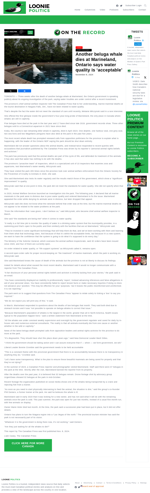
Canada (79, 47)
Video (102, 10)
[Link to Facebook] (117, 5)
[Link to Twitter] (121, 5)
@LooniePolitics (140, 104)
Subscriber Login (133, 5)
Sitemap (143, 483)
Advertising (88, 483)
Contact (142, 10)
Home (77, 10)
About (77, 483)
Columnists (90, 10)
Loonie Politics (136, 72)
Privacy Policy (130, 483)
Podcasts (114, 10)
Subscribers (128, 10)
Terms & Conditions (113, 483)
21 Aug (137, 77)
